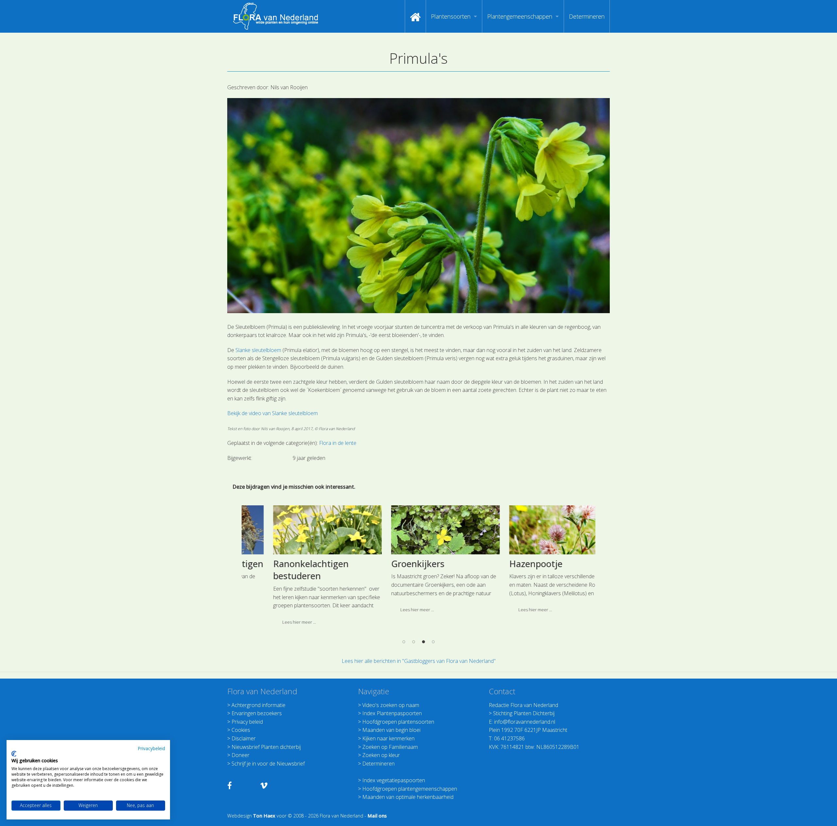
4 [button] (433, 641)
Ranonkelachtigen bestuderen (284, 570)
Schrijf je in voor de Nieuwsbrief (268, 763)
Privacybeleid (151, 748)
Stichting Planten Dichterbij (524, 713)
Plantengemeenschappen (519, 16)
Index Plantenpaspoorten (392, 713)
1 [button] (404, 641)
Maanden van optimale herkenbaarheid (407, 797)
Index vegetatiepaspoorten (393, 780)
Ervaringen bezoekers (256, 713)
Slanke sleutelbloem (258, 350)
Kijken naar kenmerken (388, 738)
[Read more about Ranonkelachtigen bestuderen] (301, 529)
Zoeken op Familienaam (390, 746)
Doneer (240, 755)
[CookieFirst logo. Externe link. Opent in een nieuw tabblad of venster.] (13, 754)
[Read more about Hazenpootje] (537, 529)
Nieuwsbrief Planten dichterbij (266, 746)
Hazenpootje (509, 564)
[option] (301, 567)
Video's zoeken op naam (390, 705)
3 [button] (423, 641)
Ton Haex (264, 816)
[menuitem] (415, 16)
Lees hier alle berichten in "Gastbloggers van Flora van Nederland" (419, 661)
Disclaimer (243, 738)
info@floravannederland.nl (524, 721)
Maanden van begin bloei (391, 729)
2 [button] (413, 641)
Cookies (240, 729)
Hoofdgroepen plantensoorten (398, 721)
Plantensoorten (450, 16)
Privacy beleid (247, 721)
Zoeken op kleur (381, 755)
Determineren (587, 16)
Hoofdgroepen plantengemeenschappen (409, 788)
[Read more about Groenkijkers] (419, 529)
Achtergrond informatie (258, 705)
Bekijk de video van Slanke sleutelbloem (272, 413)
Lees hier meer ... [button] (272, 622)
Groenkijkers (391, 564)
